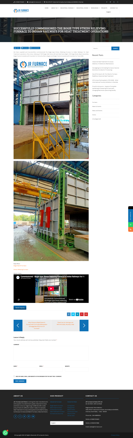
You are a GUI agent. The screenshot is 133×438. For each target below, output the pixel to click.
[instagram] (117, 2)
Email (41, 366)
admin (18, 48)
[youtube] (33, 416)
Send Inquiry (20, 308)
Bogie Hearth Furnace (20, 266)
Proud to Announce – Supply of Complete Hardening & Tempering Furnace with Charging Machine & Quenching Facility (104, 88)
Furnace (26, 48)
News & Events (96, 106)
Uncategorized (96, 119)
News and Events (97, 110)
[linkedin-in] (114, 2)
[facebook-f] (107, 2)
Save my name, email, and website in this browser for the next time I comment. (39, 376)
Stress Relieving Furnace (21, 269)
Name (16, 366)
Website (67, 366)
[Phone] (130, 229)
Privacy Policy (115, 435)
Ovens (94, 115)
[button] (5, 432)
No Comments (35, 48)
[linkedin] (29, 416)
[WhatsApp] (130, 224)
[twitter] (110, 2)
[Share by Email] (86, 314)
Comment (16, 344)
